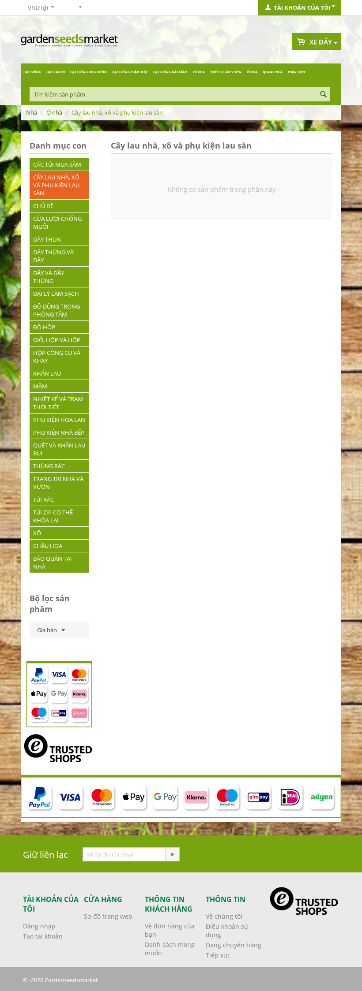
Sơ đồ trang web (108, 916)
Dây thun (47, 239)
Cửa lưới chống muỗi (57, 223)
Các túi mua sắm (57, 164)
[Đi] (172, 854)
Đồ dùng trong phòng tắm (56, 310)
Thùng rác (49, 466)
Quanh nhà (273, 72)
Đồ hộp (44, 327)
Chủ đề (43, 206)
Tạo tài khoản (43, 936)
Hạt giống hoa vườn (88, 72)
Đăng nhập (39, 926)
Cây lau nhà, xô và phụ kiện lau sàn (56, 185)
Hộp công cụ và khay (56, 357)
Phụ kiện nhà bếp (58, 432)
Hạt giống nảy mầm (170, 72)
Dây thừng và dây (53, 256)
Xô (37, 533)
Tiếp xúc (218, 955)
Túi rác (43, 499)
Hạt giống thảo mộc (130, 72)
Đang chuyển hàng (233, 945)
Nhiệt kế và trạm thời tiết (58, 403)
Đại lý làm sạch (56, 294)
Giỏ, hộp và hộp (56, 340)
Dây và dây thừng (48, 277)
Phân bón (296, 72)
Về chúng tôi (224, 916)
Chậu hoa (47, 546)
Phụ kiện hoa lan (59, 420)
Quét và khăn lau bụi (59, 449)
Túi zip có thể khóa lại (53, 516)
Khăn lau (47, 373)
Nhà (31, 112)
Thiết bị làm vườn (225, 72)
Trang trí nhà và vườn (58, 483)
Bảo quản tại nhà (52, 562)
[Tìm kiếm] (323, 95)
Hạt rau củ (55, 72)
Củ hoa (199, 72)
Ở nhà (252, 72)
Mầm (40, 386)
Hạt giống (32, 72)
